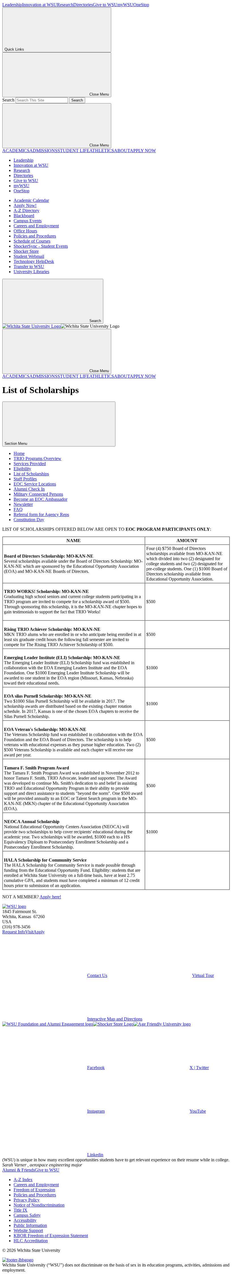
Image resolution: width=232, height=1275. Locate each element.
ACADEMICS (15, 150)
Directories (83, 4)
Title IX (20, 1210)
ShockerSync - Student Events (41, 246)
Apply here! (50, 896)
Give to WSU (105, 4)
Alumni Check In (29, 489)
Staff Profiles (25, 478)
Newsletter (23, 504)
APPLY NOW (143, 150)
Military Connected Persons (38, 494)
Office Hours (25, 230)
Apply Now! (25, 205)
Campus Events (28, 220)
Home (19, 453)
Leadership (12, 4)
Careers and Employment (36, 225)
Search (8, 100)
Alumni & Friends (18, 1170)
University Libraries (31, 271)
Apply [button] (39, 931)
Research (65, 4)
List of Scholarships (31, 473)
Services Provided (30, 463)
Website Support (28, 1230)
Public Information (30, 1225)
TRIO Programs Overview (37, 458)
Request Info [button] (13, 931)
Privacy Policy (27, 1200)
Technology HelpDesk (34, 261)
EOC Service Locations (35, 484)
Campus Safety (27, 1215)
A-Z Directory (26, 210)
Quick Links (14, 49)
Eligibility (22, 468)
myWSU (125, 4)
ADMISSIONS (43, 150)
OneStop (141, 4)
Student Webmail (29, 256)
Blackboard (24, 215)
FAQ (18, 509)
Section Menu (16, 443)
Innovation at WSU (39, 4)
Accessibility (25, 1220)
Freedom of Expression (34, 1189)
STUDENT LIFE (73, 150)
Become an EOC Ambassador (40, 499)
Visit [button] (29, 931)
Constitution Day (29, 519)
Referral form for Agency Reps (41, 514)
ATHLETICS (101, 150)
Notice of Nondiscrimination (39, 1205)
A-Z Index (23, 1179)
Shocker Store (26, 251)
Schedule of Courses (32, 241)
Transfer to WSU (29, 266)
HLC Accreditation (31, 1240)
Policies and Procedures (35, 236)
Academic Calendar (31, 200)
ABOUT (122, 150)
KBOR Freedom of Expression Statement (51, 1235)
